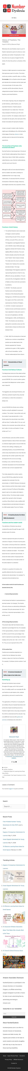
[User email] (16, 762)
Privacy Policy (8, 1059)
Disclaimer (22, 1055)
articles (6, 767)
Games (16, 134)
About (4, 1055)
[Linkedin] (14, 762)
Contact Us (14, 1063)
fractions (10, 769)
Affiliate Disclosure (18, 1059)
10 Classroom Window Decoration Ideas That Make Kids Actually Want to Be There (13, 930)
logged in (11, 788)
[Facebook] (12, 762)
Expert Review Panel (13, 1055)
